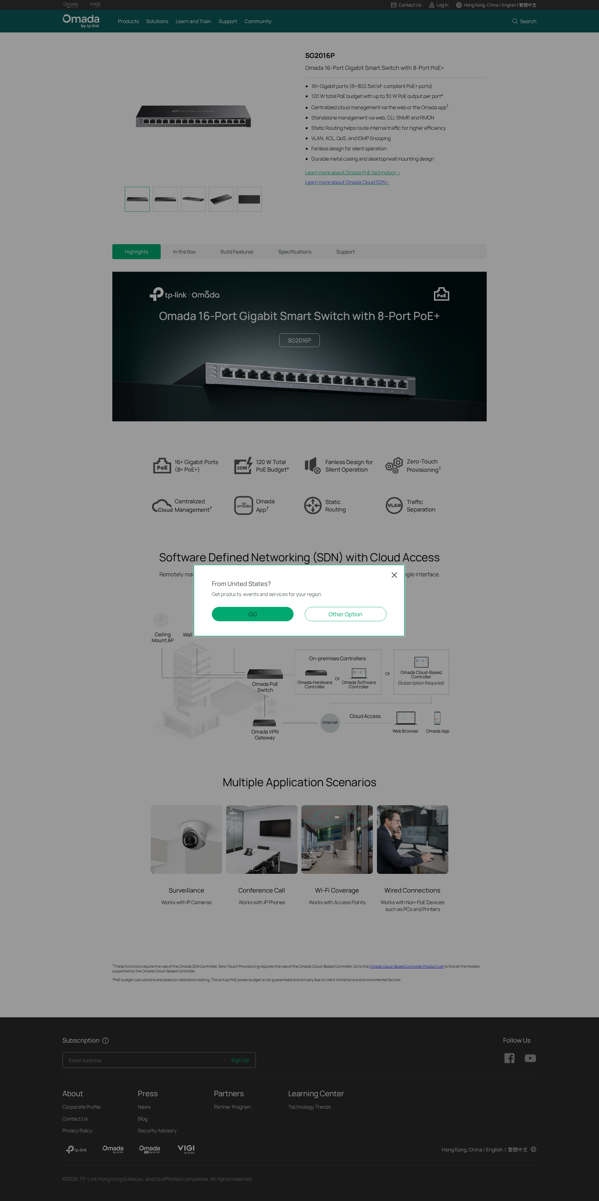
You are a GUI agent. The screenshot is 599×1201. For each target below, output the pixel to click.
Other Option (346, 614)
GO (253, 614)
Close (394, 575)
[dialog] (299, 600)
